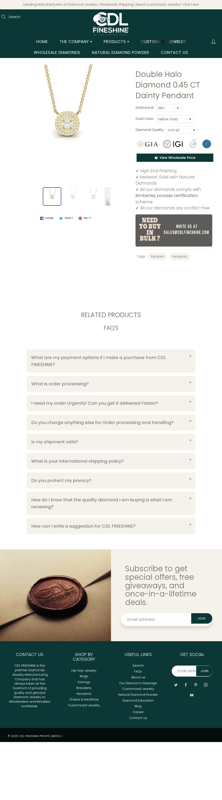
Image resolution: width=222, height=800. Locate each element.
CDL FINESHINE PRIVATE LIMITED (40, 736)
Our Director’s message (138, 683)
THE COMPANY (75, 41)
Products (115, 41)
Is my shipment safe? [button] (54, 442)
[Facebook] (186, 685)
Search (138, 665)
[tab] (111, 361)
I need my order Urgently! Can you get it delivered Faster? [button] (94, 403)
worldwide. (29, 706)
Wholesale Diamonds (57, 52)
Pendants (179, 256)
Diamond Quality (149, 130)
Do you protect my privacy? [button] (61, 480)
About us (138, 677)
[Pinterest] (196, 685)
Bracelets (83, 688)
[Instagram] (206, 685)
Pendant (157, 256)
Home (42, 41)
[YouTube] (191, 695)
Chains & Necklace (84, 699)
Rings (84, 676)
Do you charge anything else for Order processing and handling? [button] (102, 422)
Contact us (174, 52)
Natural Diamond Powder (120, 52)
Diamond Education (138, 700)
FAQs (138, 671)
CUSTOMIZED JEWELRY (163, 41)
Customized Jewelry (84, 705)
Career (138, 712)
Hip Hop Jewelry (83, 670)
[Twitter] (176, 685)
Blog (138, 706)
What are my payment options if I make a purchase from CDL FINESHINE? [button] (98, 361)
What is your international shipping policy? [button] (77, 461)
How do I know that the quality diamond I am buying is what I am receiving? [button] (101, 503)
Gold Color (144, 118)
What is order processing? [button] (60, 384)
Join (202, 618)
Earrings (84, 682)
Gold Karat (144, 107)
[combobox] (169, 108)
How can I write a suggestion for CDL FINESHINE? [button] (83, 526)
